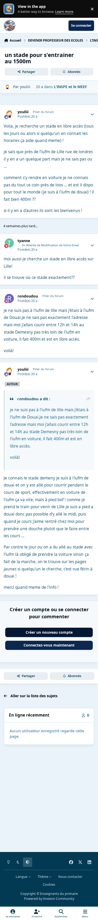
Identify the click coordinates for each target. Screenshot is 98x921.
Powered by (49, 898)
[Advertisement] (49, 799)
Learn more (10, 9)
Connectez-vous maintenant (49, 645)
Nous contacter (70, 876)
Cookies (49, 884)
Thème (43, 876)
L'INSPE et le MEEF (70, 86)
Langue (22, 876)
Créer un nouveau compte (49, 632)
